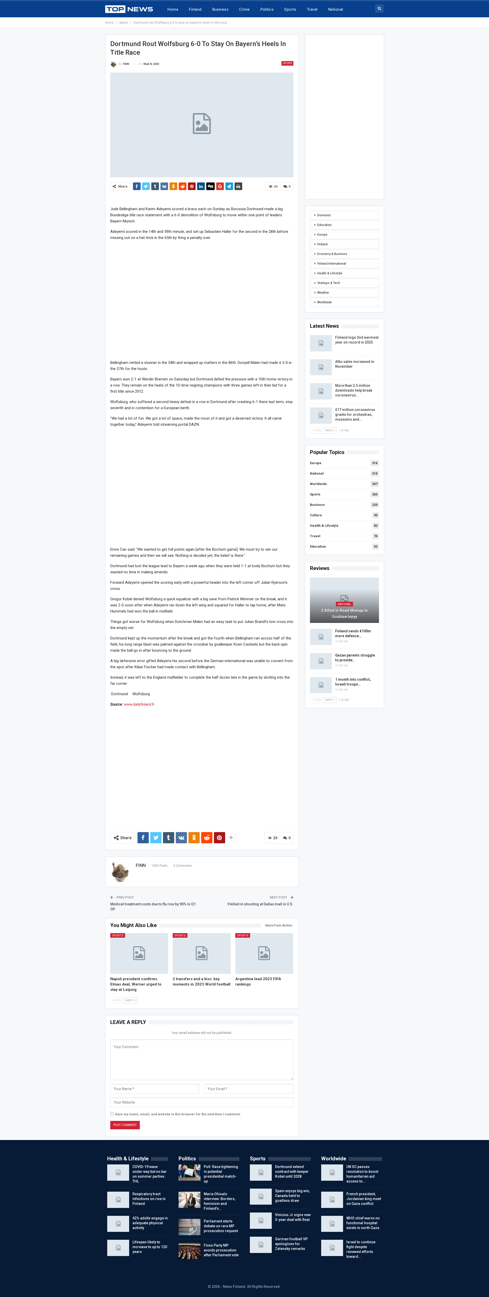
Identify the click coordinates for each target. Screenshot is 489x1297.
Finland (195, 9)
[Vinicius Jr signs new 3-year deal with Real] (261, 1221)
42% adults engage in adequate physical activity (150, 1223)
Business (220, 9)
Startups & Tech (328, 283)
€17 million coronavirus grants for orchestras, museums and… (355, 414)
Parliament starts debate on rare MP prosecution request (221, 1226)
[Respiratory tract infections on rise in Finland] (118, 1200)
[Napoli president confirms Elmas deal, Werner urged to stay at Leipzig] (139, 953)
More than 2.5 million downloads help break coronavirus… (353, 390)
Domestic (324, 215)
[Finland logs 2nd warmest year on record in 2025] (321, 343)
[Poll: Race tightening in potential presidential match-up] (189, 1172)
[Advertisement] (201, 300)
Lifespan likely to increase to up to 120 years (149, 1247)
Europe (322, 234)
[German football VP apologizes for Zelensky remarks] (261, 1245)
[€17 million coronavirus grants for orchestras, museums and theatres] (321, 415)
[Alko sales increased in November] (321, 367)
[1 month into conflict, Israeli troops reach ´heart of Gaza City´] (321, 685)
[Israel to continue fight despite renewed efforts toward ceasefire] (332, 1248)
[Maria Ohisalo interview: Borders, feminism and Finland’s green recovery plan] (189, 1200)
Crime (244, 9)
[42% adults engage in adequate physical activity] (118, 1224)
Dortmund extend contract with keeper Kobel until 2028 (292, 1171)
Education (324, 225)
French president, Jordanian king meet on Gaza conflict (363, 1199)
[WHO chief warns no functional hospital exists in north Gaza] (332, 1224)
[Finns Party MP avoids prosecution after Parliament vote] (189, 1251)
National (335, 9)
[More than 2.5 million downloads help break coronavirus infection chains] (321, 391)
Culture (316, 515)
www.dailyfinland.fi (139, 704)
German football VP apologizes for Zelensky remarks (291, 1244)
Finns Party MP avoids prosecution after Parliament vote (221, 1250)
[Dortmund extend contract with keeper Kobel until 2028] (261, 1172)
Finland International (331, 263)
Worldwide (324, 302)
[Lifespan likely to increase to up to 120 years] (118, 1248)
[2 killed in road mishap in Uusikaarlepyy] (344, 600)
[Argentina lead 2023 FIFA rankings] (264, 953)
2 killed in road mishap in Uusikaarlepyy (344, 613)
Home (173, 9)
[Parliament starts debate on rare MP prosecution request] (189, 1227)
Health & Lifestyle (329, 273)
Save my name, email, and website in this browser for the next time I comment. (178, 1114)
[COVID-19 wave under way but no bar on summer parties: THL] (118, 1172)
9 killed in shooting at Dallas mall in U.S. (260, 904)
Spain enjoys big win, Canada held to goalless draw (292, 1196)
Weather (323, 292)
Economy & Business (332, 254)
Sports (290, 9)
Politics (267, 9)
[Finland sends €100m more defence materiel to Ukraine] (321, 637)
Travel (312, 9)
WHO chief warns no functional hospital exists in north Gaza (363, 1223)
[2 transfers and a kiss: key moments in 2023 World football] (202, 953)
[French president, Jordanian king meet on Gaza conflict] (332, 1200)
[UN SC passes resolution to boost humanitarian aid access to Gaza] (332, 1172)
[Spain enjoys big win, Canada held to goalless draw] (261, 1197)
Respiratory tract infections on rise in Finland (149, 1199)
